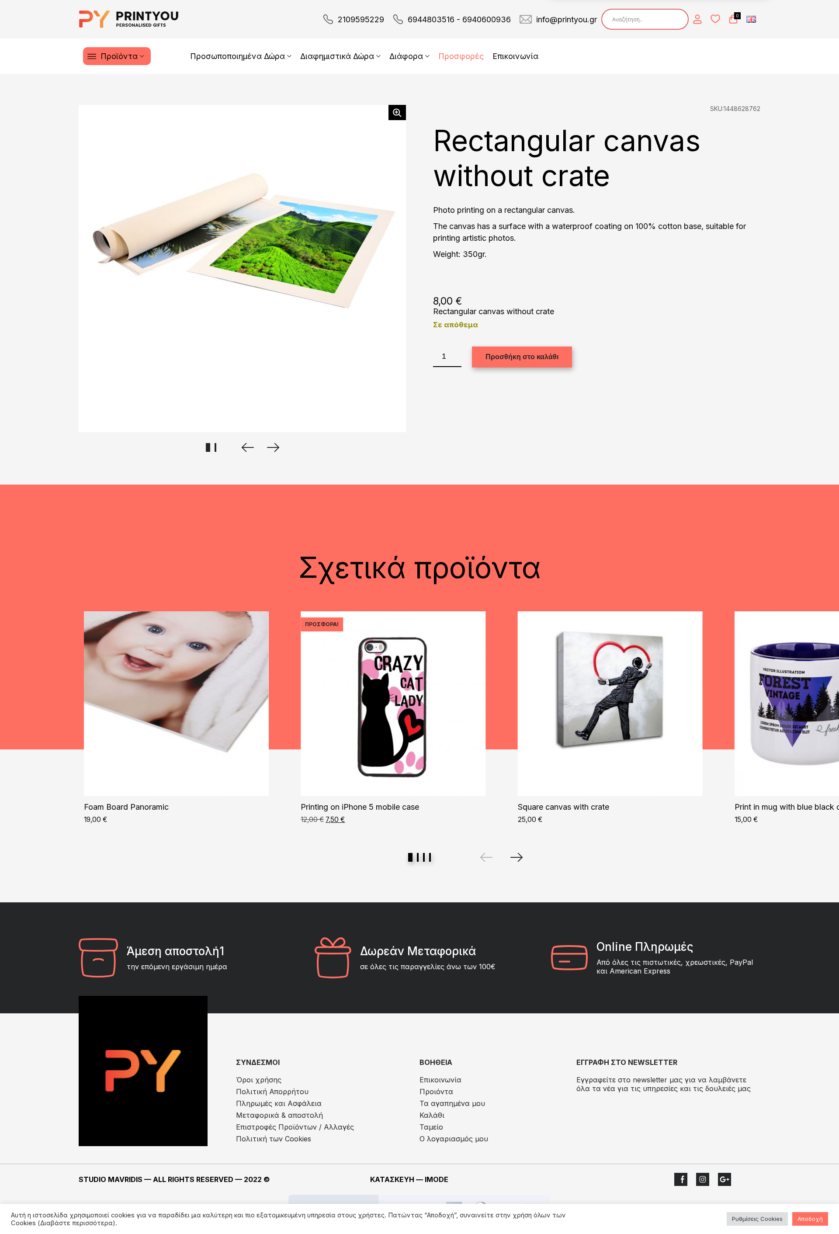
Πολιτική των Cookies (273, 1138)
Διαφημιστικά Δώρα (337, 56)
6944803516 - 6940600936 (459, 19)
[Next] (516, 857)
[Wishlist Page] (715, 18)
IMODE (436, 1179)
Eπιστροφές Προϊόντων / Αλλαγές (295, 1127)
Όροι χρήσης (258, 1079)
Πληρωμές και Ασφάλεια (279, 1103)
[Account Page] (697, 19)
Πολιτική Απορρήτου (272, 1091)
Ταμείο (431, 1127)
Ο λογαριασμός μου (454, 1138)
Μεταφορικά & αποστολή (279, 1115)
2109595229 (361, 19)
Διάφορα (406, 56)
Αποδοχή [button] (810, 1218)
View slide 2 (418, 857)
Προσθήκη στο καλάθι (521, 356)
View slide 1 (410, 857)
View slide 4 (430, 857)
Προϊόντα (119, 56)
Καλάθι (432, 1115)
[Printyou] (129, 19)
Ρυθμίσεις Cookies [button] (757, 1218)
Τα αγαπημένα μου (452, 1103)
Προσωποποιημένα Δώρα (237, 56)
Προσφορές (461, 56)
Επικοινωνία (515, 56)
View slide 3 (424, 857)
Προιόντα (436, 1091)
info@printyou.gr (566, 19)
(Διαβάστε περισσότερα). (77, 1223)
